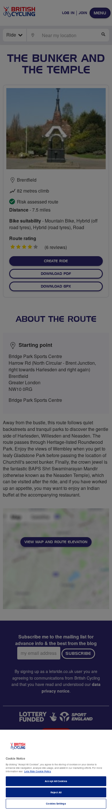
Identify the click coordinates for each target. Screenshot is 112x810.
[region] (56, 770)
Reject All (56, 792)
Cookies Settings (56, 803)
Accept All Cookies (56, 781)
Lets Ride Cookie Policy (37, 771)
